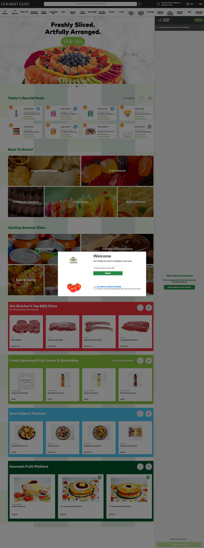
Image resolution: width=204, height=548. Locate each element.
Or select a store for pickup (109, 287)
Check (108, 273)
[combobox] (108, 268)
